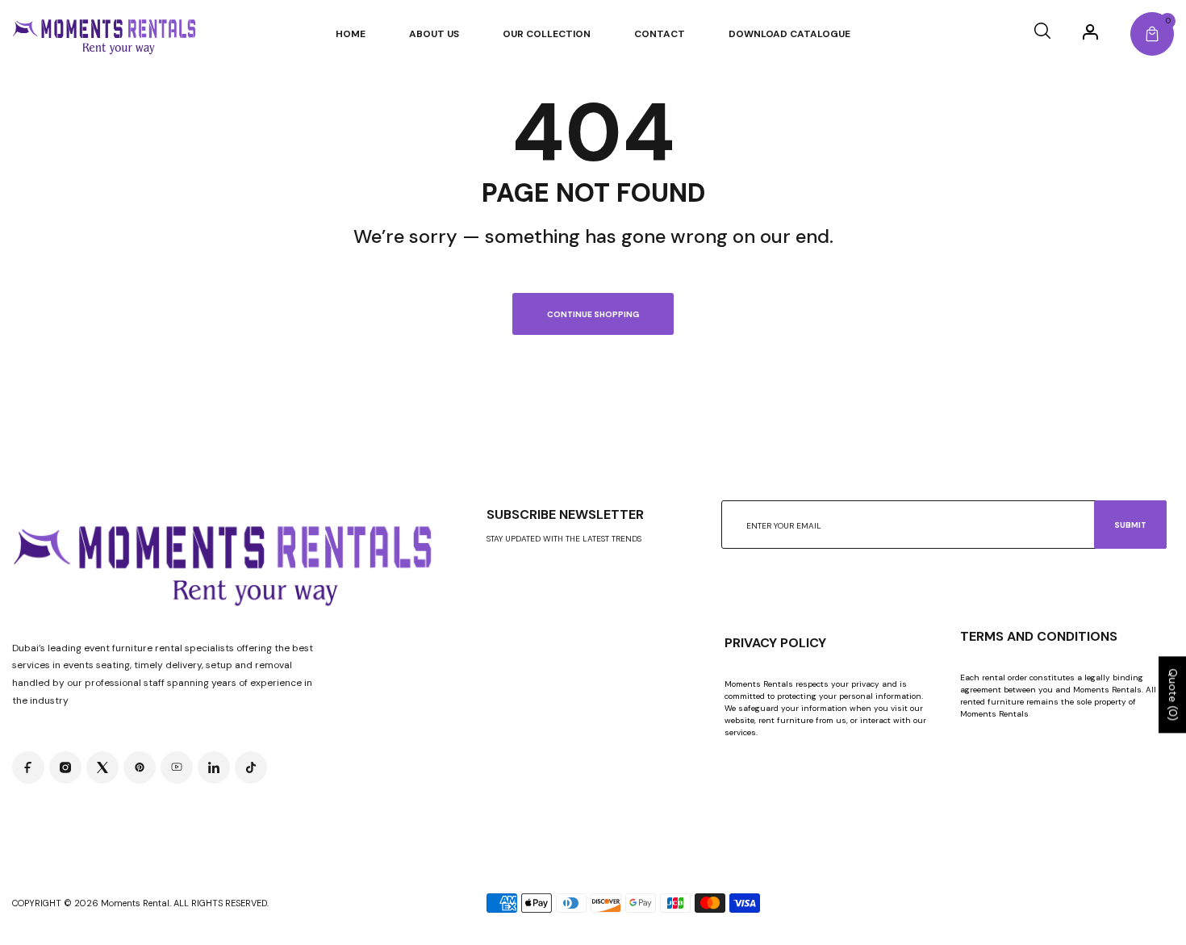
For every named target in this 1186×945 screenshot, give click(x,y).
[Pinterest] (139, 767)
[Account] (1090, 31)
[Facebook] (28, 767)
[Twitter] (102, 767)
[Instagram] (65, 767)
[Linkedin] (214, 767)
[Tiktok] (251, 767)
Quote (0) (1173, 695)
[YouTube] (177, 767)
